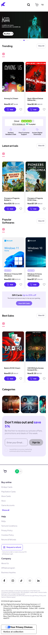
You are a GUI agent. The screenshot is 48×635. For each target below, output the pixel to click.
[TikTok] (21, 581)
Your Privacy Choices (21, 627)
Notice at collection (13, 631)
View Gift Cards (24, 303)
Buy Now (7, 34)
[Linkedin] (38, 581)
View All (41, 46)
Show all (5, 510)
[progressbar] (10, 109)
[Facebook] (4, 581)
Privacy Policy (39, 595)
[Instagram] (13, 581)
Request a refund (14, 547)
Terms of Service (6, 597)
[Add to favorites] (20, 109)
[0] (36, 5)
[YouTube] (30, 581)
